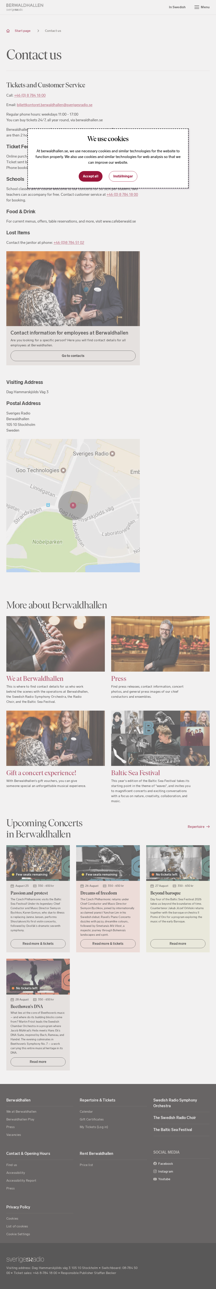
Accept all (90, 176)
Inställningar (123, 176)
